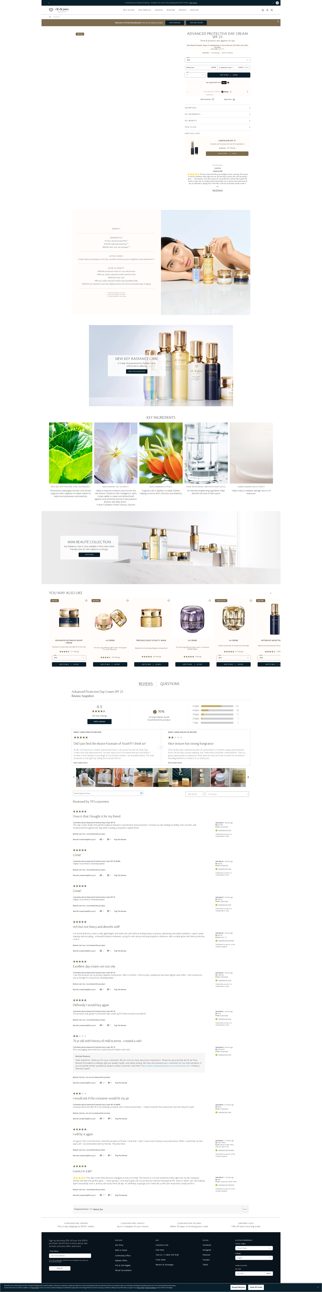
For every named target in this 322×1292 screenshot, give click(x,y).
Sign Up (60, 1268)
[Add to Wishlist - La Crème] (128, 601)
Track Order (161, 1260)
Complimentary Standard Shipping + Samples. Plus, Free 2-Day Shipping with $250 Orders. (161, 3)
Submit (268, 1273)
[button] (271, 10)
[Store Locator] (263, 10)
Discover (194, 10)
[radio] (190, 67)
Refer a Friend (121, 1250)
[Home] (59, 10)
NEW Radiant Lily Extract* (116, 486)
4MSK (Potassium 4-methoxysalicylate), (206, 486)
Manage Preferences (238, 1287)
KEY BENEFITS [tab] (191, 121)
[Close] (318, 1287)
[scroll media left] (74, 777)
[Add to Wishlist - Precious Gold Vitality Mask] (169, 601)
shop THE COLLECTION (137, 371)
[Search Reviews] (141, 793)
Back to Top (98, 1209)
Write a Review (227, 53)
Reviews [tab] (146, 684)
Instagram (207, 1250)
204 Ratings (215, 53)
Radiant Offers (121, 1260)
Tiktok (205, 1265)
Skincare (171, 10)
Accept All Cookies (256, 1287)
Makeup (159, 10)
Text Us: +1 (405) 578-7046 (167, 1255)
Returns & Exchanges (165, 1265)
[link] (206, 53)
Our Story (119, 1245)
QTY (187, 72)
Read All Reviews (218, 190)
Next (245, 1209)
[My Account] (267, 10)
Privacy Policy (82, 1260)
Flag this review (120, 839)
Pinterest (206, 1255)
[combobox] (162, 17)
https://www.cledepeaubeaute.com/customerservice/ (165, 1065)
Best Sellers (129, 10)
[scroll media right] (248, 777)
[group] (217, 91)
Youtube (206, 1260)
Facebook (207, 1245)
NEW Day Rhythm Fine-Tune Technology (71, 486)
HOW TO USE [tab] (190, 127)
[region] (161, 1287)
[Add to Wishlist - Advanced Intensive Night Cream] (86, 601)
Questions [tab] (169, 684)
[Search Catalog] (50, 17)
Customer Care (162, 1245)
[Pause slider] (277, 2)
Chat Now (160, 1250)
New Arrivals (144, 10)
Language (238, 1253)
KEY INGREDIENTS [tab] (192, 114)
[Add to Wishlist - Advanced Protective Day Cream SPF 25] (213, 99)
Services (183, 10)
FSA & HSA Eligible (123, 1265)
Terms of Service (53, 1262)
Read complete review (81, 763)
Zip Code (238, 1268)
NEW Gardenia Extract (161, 486)
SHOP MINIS (89, 554)
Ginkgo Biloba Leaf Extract (251, 486)
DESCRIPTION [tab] (190, 108)
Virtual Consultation (123, 1270)
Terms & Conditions (150, 1287)
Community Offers (123, 1255)
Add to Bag (221, 153)
